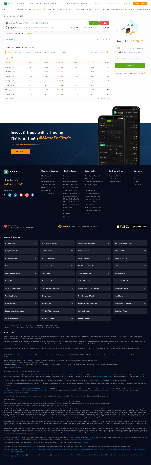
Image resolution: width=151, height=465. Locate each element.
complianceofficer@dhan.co (102, 376)
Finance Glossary (90, 190)
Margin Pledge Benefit (71, 202)
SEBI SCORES (27, 389)
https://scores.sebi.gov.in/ (42, 391)
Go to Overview (102, 40)
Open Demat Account (92, 176)
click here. (141, 376)
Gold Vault (67, 213)
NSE (84, 442)
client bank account (15, 367)
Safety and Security (48, 182)
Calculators (88, 187)
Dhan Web (67, 179)
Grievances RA (55, 455)
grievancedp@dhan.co (98, 375)
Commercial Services (42, 23)
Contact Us (137, 184)
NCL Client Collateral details (137, 449)
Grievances (47, 455)
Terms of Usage (21, 455)
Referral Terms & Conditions (109, 455)
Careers (136, 182)
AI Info (87, 213)
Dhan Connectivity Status (93, 208)
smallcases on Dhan (70, 196)
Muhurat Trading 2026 (92, 196)
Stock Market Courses (92, 199)
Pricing (136, 179)
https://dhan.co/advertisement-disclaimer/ (82, 439)
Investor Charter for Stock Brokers (56, 449)
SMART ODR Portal (37, 389)
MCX (87, 442)
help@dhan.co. (36, 371)
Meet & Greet (89, 205)
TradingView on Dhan (70, 190)
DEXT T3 (66, 210)
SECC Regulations (47, 193)
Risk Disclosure (80, 455)
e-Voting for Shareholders (120, 449)
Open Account (140, 3)
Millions (66, 216)
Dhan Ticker (67, 208)
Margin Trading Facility (71, 199)
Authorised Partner (115, 176)
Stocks (12, 16)
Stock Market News (91, 202)
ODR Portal (42, 449)
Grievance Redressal (48, 184)
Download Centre (91, 184)
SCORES (35, 449)
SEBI (14, 449)
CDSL (29, 449)
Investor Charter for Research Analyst (92, 449)
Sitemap (16, 237)
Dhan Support (46, 176)
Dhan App (66, 176)
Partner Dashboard (115, 179)
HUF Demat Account (92, 179)
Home (6, 16)
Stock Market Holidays (92, 193)
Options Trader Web (70, 184)
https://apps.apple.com (10, 392)
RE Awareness (46, 190)
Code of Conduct (115, 182)
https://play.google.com (113, 391)
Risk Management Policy (67, 455)
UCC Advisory (108, 449)
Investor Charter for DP (73, 449)
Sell (105, 23)
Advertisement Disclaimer (92, 455)
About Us (137, 176)
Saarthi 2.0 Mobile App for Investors (129, 455)
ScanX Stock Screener (71, 205)
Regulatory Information (93, 210)
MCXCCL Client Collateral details (13, 451)
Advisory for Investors (48, 187)
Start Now (130, 66)
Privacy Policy (39, 455)
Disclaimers (30, 455)
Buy (95, 23)
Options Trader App (70, 182)
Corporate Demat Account (94, 182)
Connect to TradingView (71, 193)
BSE (80, 442)
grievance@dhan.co (69, 375)
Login (128, 3)
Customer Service (47, 179)
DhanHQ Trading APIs (70, 187)
